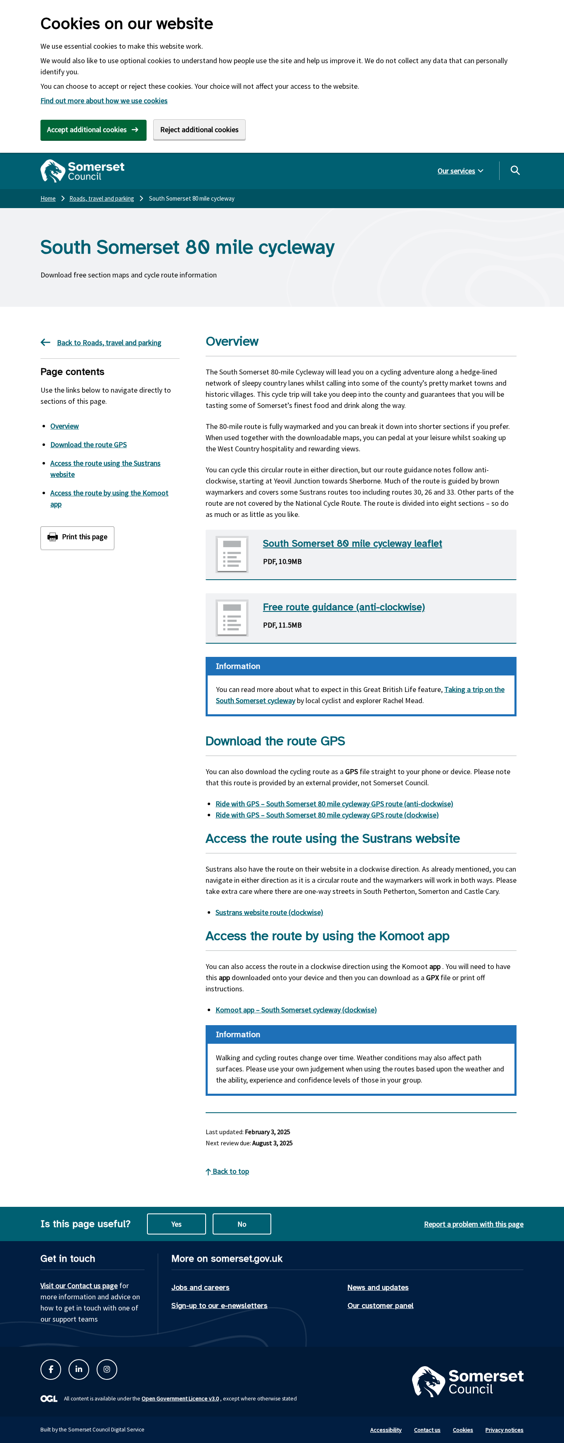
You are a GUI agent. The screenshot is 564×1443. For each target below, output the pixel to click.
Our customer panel (381, 1305)
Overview (64, 426)
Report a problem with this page (474, 1224)
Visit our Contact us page (79, 1285)
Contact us (427, 1430)
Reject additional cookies (199, 129)
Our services (456, 170)
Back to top (230, 1171)
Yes (176, 1224)
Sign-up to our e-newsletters (219, 1305)
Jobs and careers (200, 1287)
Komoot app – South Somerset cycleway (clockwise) (296, 1009)
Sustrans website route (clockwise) (269, 912)
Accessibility (386, 1430)
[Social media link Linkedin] (78, 1369)
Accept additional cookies (87, 129)
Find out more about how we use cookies (104, 100)
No (241, 1224)
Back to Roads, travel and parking (109, 342)
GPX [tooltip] (432, 977)
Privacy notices (505, 1430)
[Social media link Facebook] (50, 1369)
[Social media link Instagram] (106, 1369)
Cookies (463, 1430)
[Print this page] (77, 537)
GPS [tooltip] (351, 771)
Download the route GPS (88, 444)
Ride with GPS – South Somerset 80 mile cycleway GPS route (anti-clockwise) (334, 803)
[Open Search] (515, 170)
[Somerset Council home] (82, 170)
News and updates (378, 1287)
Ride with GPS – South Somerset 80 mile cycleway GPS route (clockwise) (327, 815)
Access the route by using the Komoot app (109, 498)
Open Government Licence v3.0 (180, 1398)
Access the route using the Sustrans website (105, 468)
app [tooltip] (435, 966)
